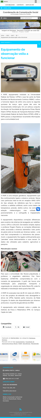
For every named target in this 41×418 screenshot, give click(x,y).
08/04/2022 (15, 338)
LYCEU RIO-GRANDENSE (10, 384)
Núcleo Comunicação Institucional (12, 397)
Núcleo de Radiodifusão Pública (12, 399)
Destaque (5, 42)
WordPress (23, 413)
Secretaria (6, 400)
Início (2, 35)
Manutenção (35, 343)
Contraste (20, 5)
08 (16, 35)
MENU (4, 18)
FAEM (20, 343)
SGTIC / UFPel (26, 414)
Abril (12, 35)
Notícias (4, 340)
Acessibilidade (10, 5)
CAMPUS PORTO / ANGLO (12, 370)
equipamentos (20, 342)
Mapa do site (30, 5)
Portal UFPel (7, 8)
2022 (7, 35)
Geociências (26, 343)
